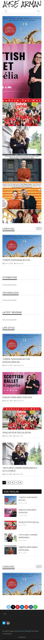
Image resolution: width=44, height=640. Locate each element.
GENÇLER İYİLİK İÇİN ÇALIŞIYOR (28, 119)
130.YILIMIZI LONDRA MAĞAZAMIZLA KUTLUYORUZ (27, 146)
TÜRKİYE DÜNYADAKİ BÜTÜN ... (16, 260)
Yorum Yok (19, 263)
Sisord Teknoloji (25, 631)
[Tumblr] (13, 607)
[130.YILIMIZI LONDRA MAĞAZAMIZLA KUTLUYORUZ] (23, 453)
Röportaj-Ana (30, 215)
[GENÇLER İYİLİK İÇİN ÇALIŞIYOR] (23, 418)
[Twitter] (8, 607)
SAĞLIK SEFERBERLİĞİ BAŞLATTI (27, 203)
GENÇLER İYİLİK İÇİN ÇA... (29, 522)
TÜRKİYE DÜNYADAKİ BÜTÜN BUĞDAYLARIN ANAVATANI (26, 36)
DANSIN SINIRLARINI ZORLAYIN (28, 92)
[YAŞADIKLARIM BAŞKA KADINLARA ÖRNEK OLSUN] (12, 549)
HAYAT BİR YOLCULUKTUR (25, 218)
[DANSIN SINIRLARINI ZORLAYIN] (23, 383)
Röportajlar (30, 30)
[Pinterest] (17, 607)
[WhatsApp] (35, 607)
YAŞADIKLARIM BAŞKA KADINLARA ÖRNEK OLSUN (25, 175)
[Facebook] (31, 607)
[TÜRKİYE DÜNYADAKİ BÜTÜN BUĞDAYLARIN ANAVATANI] (23, 245)
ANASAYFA (22, 637)
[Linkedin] (22, 607)
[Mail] (26, 607)
